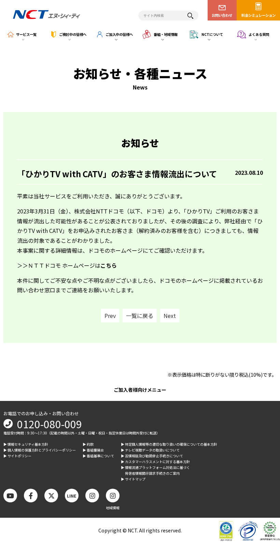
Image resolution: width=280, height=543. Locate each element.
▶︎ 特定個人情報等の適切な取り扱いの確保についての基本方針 (169, 444)
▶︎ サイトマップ (133, 479)
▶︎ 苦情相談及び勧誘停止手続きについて (152, 455)
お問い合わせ (222, 15)
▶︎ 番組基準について (98, 455)
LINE (71, 495)
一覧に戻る (139, 315)
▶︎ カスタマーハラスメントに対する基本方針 (155, 461)
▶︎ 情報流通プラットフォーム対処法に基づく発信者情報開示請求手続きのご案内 (155, 470)
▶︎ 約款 (88, 444)
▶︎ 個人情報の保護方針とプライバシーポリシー (39, 449)
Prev (110, 315)
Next (170, 315)
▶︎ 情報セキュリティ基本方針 (25, 444)
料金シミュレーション (258, 15)
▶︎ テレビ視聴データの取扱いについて (150, 449)
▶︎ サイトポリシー (17, 455)
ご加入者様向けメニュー (140, 389)
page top (263, 481)
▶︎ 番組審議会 (93, 449)
